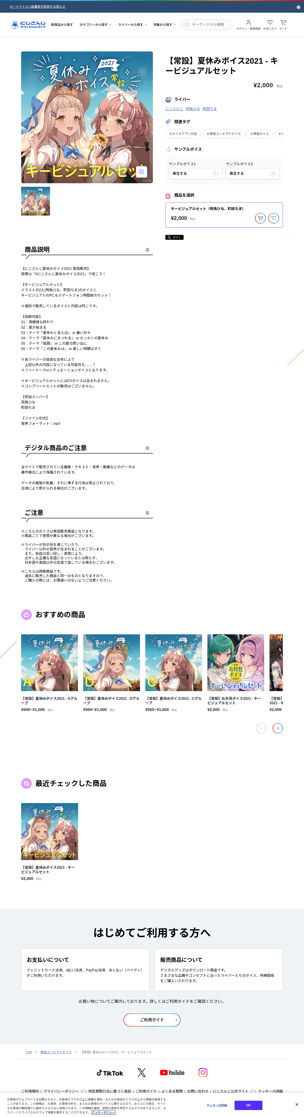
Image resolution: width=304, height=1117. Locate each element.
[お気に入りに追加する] (273, 218)
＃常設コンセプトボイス (224, 134)
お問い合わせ (198, 1091)
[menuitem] (62, 25)
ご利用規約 (30, 1091)
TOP (29, 1052)
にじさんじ (174, 109)
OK (248, 1105)
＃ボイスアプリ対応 (183, 134)
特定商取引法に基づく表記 (109, 1091)
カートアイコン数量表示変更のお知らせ (37, 6)
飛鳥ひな (193, 109)
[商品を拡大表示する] (142, 172)
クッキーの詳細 (270, 1091)
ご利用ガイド (146, 1091)
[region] (152, 1105)
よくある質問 (172, 1091)
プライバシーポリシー (61, 1091)
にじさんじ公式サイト (231, 1091)
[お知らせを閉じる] (298, 7)
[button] (278, 728)
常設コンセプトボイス (56, 1052)
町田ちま (210, 109)
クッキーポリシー (103, 1112)
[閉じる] (297, 1104)
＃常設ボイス (259, 134)
